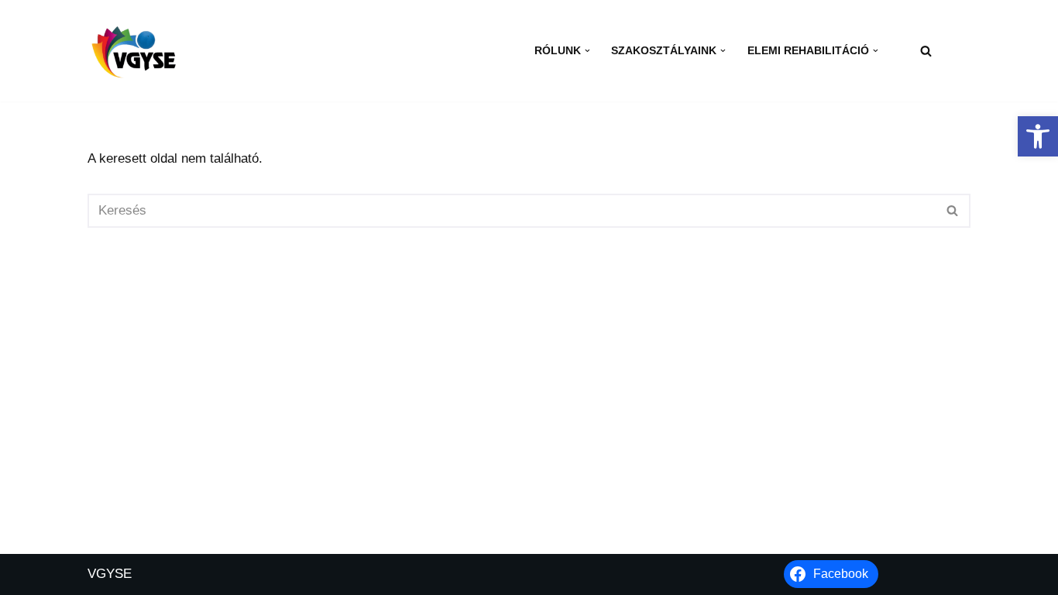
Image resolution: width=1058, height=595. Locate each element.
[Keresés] (926, 51)
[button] (1038, 136)
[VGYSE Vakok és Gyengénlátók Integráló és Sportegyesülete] (134, 50)
